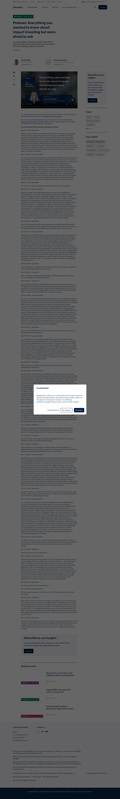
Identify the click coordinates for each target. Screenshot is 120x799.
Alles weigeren (66, 410)
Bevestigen (79, 410)
